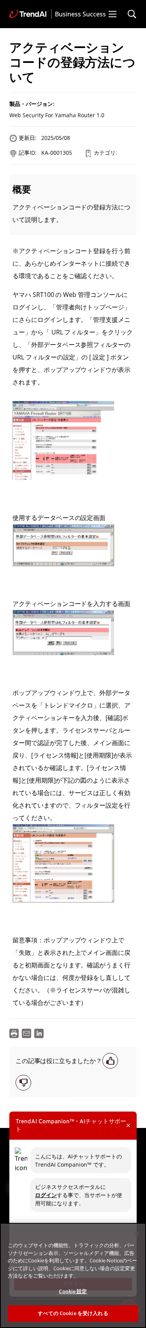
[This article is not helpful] (23, 1082)
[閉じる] (136, 1233)
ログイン (46, 1195)
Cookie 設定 (73, 1291)
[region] (73, 1275)
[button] (112, 14)
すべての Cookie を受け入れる (73, 1313)
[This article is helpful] (110, 1061)
